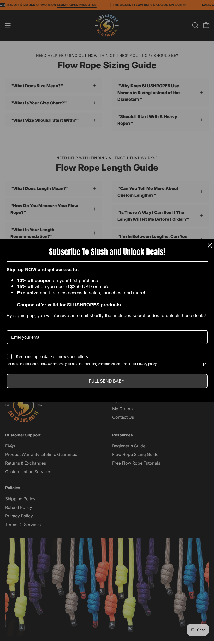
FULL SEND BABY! (107, 381)
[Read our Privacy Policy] (204, 364)
